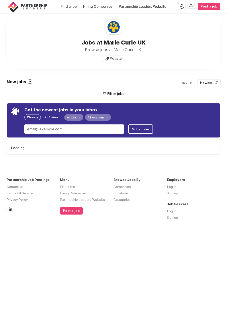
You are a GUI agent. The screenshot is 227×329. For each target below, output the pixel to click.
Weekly (32, 117)
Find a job (69, 6)
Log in (171, 187)
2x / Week (51, 117)
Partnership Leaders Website (142, 6)
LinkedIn (10, 209)
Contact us (15, 187)
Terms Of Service (20, 193)
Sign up (172, 193)
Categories (122, 199)
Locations (121, 193)
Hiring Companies (97, 6)
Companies (122, 187)
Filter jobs (115, 93)
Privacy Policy (17, 199)
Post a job (209, 6)
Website (116, 58)
